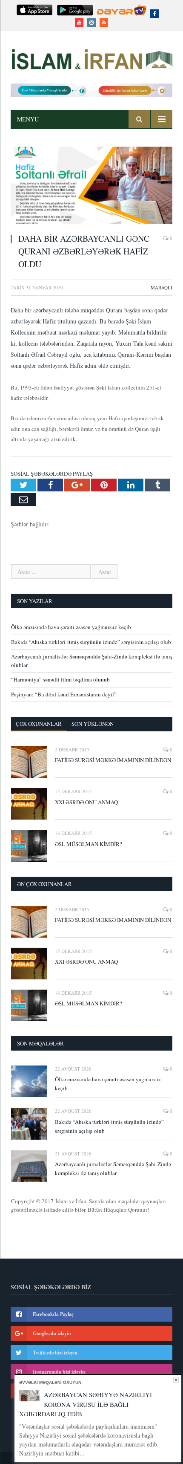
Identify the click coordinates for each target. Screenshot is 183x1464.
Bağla (176, 1380)
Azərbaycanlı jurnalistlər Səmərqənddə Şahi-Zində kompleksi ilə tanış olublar (113, 1168)
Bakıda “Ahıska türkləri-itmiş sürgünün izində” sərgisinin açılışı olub (91, 642)
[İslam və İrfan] (91, 57)
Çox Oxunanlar (39, 724)
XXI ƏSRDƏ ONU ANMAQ (86, 802)
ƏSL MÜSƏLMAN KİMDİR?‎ (88, 844)
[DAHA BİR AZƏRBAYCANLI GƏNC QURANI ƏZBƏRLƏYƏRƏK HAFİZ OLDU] (91, 186)
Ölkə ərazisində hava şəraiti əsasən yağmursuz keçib (71, 627)
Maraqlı (161, 287)
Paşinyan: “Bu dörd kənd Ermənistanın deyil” (64, 694)
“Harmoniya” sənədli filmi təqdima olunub (60, 679)
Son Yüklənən (92, 724)
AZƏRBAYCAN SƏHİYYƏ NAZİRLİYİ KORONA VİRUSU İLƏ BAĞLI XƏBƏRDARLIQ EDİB (85, 1404)
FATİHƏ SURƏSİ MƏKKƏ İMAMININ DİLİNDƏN (113, 760)
